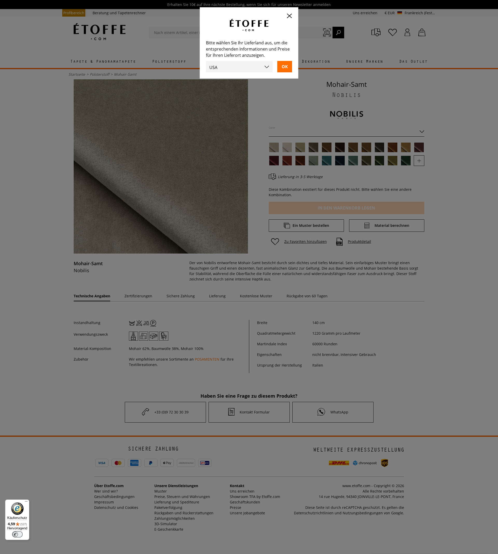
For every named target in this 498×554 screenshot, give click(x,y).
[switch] (17, 534)
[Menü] (26, 503)
